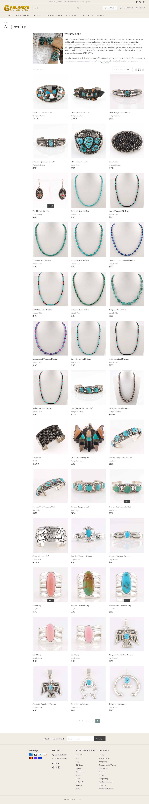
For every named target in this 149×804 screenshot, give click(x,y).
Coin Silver (8, 125)
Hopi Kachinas (104, 768)
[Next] (97, 721)
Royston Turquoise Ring (80, 605)
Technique (9, 193)
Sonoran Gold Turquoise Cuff (44, 507)
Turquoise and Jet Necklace (81, 359)
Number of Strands (13, 145)
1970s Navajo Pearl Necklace (119, 408)
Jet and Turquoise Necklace (119, 211)
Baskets (101, 772)
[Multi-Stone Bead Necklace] (50, 289)
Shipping (79, 785)
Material (8, 111)
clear (26, 168)
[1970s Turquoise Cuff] (88, 141)
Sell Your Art (80, 782)
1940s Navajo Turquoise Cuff (120, 112)
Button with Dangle (17, 91)
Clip (6, 105)
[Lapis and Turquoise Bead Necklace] (127, 239)
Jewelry (37, 15)
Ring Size (8, 177)
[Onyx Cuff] (50, 437)
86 (93, 721)
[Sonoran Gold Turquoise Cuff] (50, 486)
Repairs (78, 775)
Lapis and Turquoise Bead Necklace (122, 260)
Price (6, 163)
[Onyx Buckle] (127, 141)
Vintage (18, 45)
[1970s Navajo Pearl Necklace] (127, 387)
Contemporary (9, 45)
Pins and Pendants (11, 159)
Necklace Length (12, 135)
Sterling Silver (9, 121)
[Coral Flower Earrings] (50, 190)
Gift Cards (79, 765)
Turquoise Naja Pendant (79, 704)
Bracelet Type (10, 59)
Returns (78, 778)
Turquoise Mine (11, 203)
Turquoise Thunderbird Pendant (121, 655)
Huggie (20, 95)
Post (22, 105)
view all (26, 36)
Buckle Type (10, 68)
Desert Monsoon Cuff (41, 556)
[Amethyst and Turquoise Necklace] (50, 338)
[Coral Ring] (50, 584)
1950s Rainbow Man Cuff (42, 112)
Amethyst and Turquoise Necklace (45, 359)
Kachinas (71, 15)
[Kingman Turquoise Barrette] (127, 535)
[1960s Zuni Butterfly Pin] (88, 437)
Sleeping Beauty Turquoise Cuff (120, 457)
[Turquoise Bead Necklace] (88, 190)
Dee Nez (35, 461)
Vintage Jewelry (104, 758)
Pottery (101, 775)
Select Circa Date (11, 82)
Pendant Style (10, 150)
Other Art (85, 15)
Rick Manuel (37, 559)
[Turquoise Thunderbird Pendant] (127, 634)
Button (7, 91)
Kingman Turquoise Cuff (80, 507)
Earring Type (10, 101)
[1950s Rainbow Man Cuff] (50, 91)
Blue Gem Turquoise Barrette (81, 556)
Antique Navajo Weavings (107, 765)
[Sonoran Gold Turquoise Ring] (127, 584)
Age (6, 41)
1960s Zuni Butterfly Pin (80, 457)
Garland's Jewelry (11, 186)
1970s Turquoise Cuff (79, 162)
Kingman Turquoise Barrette (119, 556)
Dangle (7, 95)
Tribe (6, 198)
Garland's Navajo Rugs (13, 188)
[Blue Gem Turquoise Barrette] (88, 535)
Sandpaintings (104, 778)
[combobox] (56, 8)
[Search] (78, 8)
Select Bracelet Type (11, 63)
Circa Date (9, 78)
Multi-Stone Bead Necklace (42, 309)
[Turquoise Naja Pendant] (88, 683)
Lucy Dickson (75, 559)
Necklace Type (11, 140)
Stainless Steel (9, 129)
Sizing (78, 789)
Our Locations (80, 772)
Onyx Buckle (113, 162)
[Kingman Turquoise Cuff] (88, 486)
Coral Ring (37, 605)
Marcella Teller (75, 214)
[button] (110, 8)
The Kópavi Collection (106, 789)
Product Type (10, 168)
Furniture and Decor (106, 782)
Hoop (13, 95)
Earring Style (10, 87)
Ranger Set (8, 72)
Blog (77, 758)
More (100, 15)
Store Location (11, 182)
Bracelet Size (10, 51)
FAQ (77, 761)
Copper (16, 125)
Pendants (9, 153)
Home (9, 15)
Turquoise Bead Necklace (80, 211)
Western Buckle (18, 72)
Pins (7, 156)
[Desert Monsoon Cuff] (50, 535)
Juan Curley (112, 461)
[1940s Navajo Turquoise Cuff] (127, 91)
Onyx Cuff (37, 457)
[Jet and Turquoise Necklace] (127, 190)
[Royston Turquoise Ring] (88, 584)
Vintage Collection (39, 116)
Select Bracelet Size (11, 55)
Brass (22, 121)
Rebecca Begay (37, 214)
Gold (17, 121)
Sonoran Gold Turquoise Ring (120, 605)
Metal (7, 116)
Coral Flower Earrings (41, 211)
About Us (79, 755)
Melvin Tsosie (75, 165)
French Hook (14, 105)
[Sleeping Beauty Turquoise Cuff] (127, 437)
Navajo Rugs (54, 15)
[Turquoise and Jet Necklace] (88, 338)
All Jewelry (10, 172)
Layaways (79, 768)
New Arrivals (22, 15)
